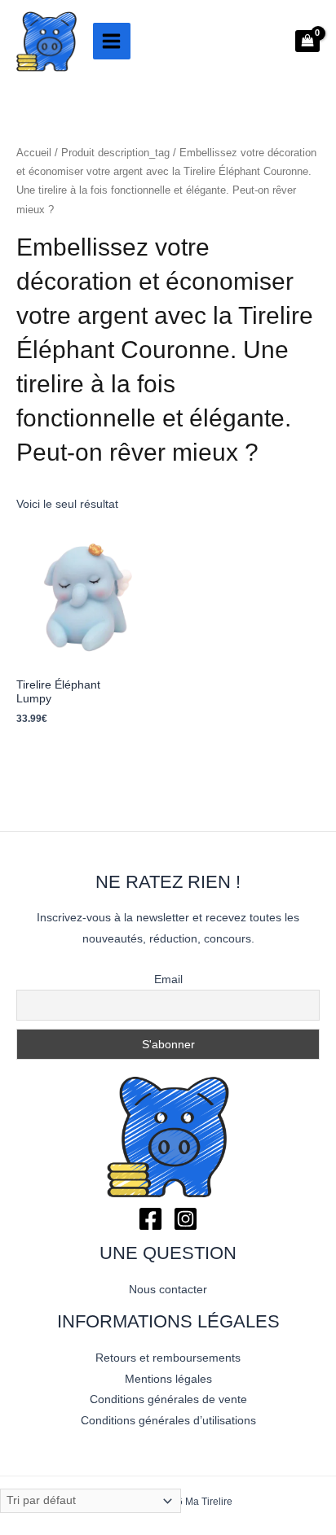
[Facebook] (150, 1218)
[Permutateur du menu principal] (111, 41)
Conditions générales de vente (168, 1399)
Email (168, 979)
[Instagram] (185, 1218)
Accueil (33, 153)
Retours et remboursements (168, 1358)
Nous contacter (168, 1290)
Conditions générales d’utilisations (168, 1421)
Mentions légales (168, 1379)
